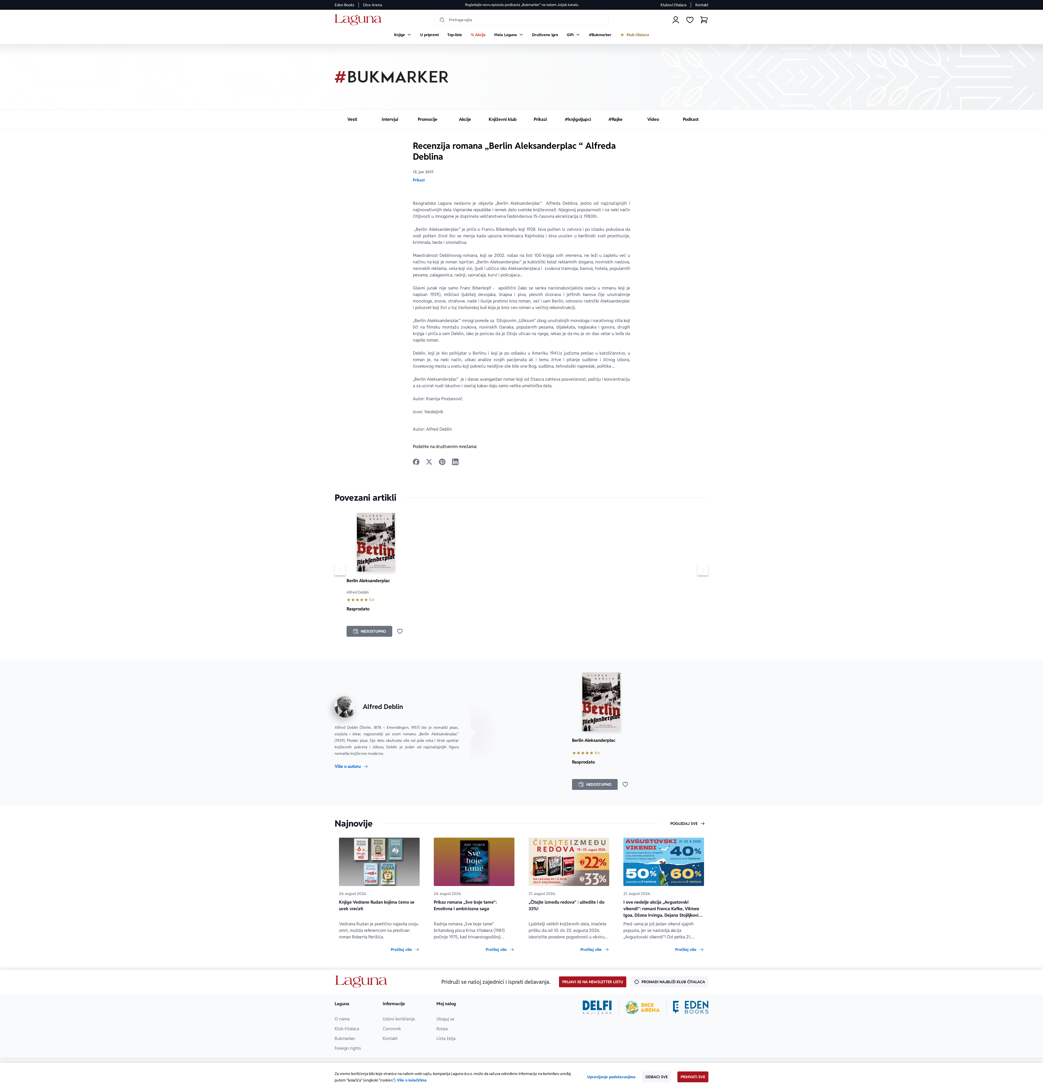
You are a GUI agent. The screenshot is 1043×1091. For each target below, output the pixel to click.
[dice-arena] (642, 1007)
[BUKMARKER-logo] (392, 77)
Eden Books (344, 4)
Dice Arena (372, 4)
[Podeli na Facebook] (416, 462)
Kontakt (701, 4)
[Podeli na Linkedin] (455, 462)
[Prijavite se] (675, 19)
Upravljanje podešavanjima (611, 1076)
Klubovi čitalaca (673, 4)
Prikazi (419, 180)
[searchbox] (521, 20)
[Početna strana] (359, 20)
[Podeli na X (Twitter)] (429, 462)
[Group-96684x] (690, 1007)
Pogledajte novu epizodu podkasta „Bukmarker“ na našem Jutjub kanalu (521, 4)
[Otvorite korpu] (704, 19)
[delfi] (597, 1007)
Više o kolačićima (412, 1080)
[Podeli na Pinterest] (442, 462)
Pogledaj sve (684, 823)
